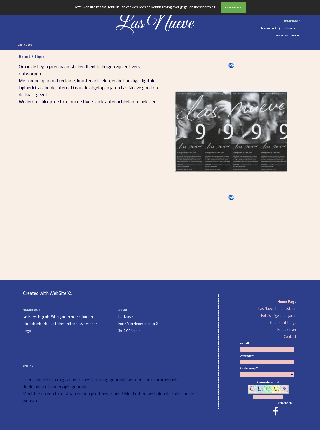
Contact (290, 337)
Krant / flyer (287, 329)
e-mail (244, 343)
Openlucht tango (283, 323)
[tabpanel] (267, 27)
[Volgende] (231, 197)
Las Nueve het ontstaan (277, 309)
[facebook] (276, 411)
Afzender (247, 356)
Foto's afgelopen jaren (278, 315)
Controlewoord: (268, 382)
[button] (231, 131)
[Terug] (231, 65)
